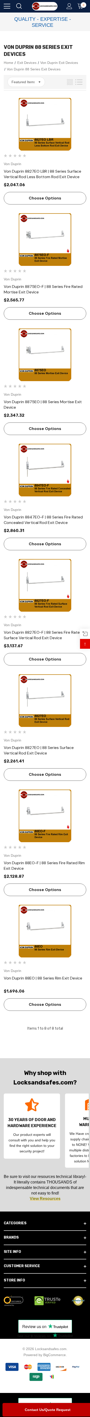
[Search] (19, 6)
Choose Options (45, 198)
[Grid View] (70, 82)
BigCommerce (54, 1355)
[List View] (78, 82)
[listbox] (26, 82)
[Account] (68, 6)
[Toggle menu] (7, 6)
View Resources (45, 1198)
